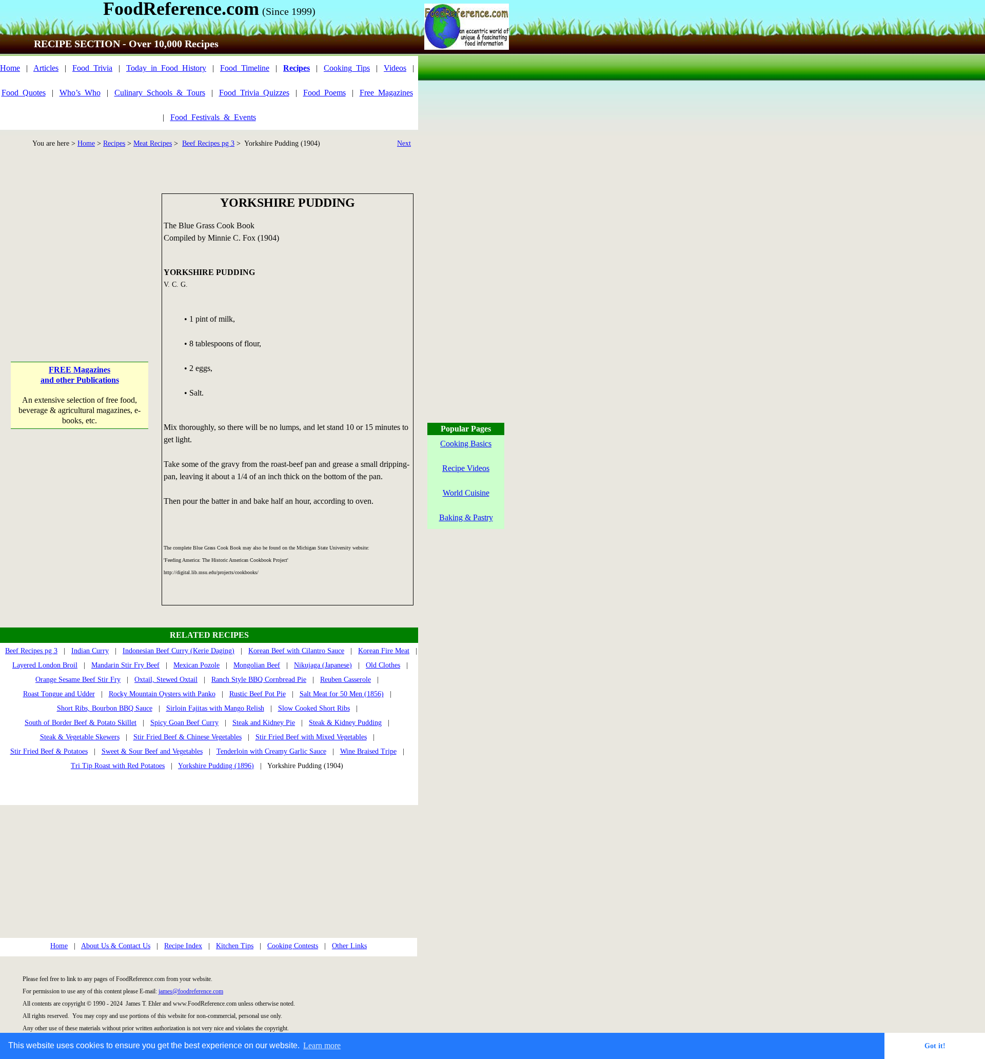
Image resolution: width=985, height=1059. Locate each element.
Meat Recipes (152, 143)
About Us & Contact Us (115, 946)
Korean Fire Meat (383, 651)
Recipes (114, 143)
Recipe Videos (465, 468)
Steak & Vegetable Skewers (80, 737)
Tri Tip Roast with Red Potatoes (118, 766)
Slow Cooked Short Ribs (314, 708)
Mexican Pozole (196, 665)
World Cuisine (466, 492)
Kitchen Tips (234, 946)
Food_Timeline (244, 68)
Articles (45, 68)
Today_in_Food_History (166, 68)
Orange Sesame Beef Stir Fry (78, 679)
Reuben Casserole (345, 679)
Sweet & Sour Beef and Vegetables (152, 751)
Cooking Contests (292, 946)
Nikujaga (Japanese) (323, 665)
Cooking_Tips (347, 68)
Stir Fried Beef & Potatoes (49, 751)
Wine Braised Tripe (368, 751)
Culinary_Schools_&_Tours (159, 92)
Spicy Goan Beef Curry (184, 723)
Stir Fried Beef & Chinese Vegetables (187, 737)
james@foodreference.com (191, 991)
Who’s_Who (80, 92)
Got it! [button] (934, 1046)
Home (10, 68)
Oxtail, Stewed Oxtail (166, 679)
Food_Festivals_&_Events (213, 117)
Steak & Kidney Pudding (345, 723)
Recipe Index (183, 946)
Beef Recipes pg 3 (208, 143)
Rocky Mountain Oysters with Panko (162, 694)
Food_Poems (324, 92)
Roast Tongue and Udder (59, 694)
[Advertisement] (80, 257)
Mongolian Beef (256, 665)
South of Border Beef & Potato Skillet (80, 723)
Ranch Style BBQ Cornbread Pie (258, 679)
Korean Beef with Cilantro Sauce (296, 651)
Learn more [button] (322, 1045)
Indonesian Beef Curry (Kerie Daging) (178, 651)
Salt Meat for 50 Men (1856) (342, 694)
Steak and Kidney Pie (263, 723)
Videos (395, 68)
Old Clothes (383, 665)
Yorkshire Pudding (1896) (216, 766)
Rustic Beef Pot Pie (257, 694)
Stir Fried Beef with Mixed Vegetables (311, 737)
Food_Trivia (92, 68)
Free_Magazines (386, 92)
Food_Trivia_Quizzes (254, 92)
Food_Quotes (24, 92)
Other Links (349, 946)
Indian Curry (90, 651)
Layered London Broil (44, 665)
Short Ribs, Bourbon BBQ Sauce (104, 708)
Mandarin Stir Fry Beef (125, 665)
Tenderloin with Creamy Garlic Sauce (271, 751)
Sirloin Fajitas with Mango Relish (215, 708)
